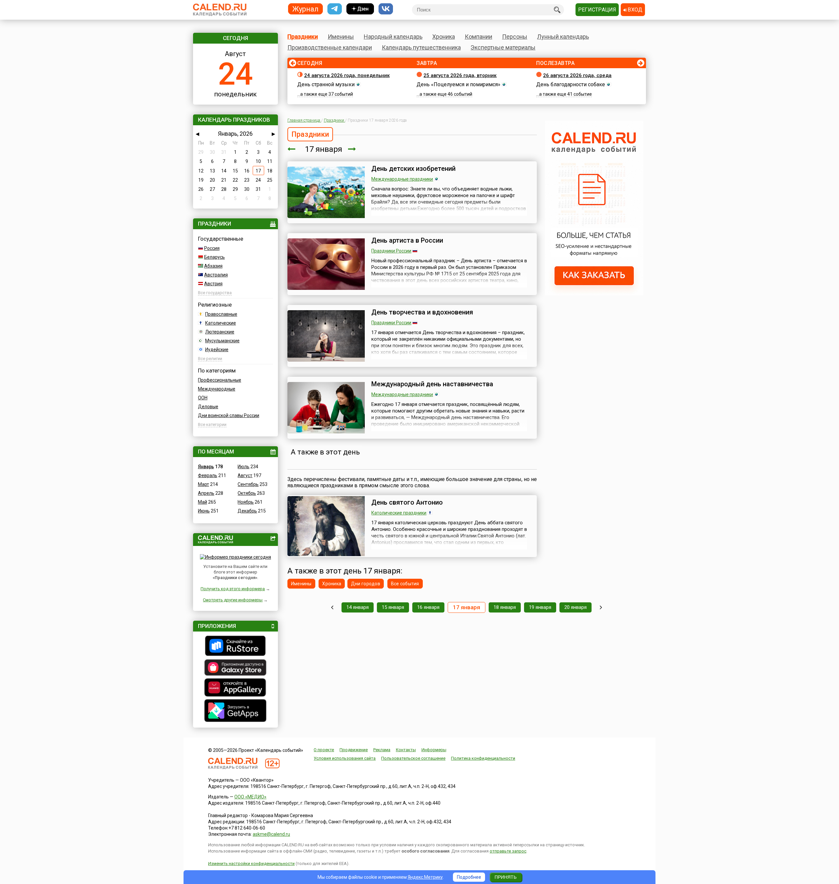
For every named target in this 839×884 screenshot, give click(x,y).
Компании (478, 36)
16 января (428, 607)
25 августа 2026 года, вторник (460, 75)
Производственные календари (329, 47)
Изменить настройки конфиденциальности (251, 863)
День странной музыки (326, 84)
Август (245, 475)
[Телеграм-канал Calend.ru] (334, 9)
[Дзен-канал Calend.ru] (360, 9)
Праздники (302, 36)
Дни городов (365, 583)
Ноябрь (246, 502)
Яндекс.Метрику (425, 877)
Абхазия (213, 266)
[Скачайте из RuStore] (235, 646)
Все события (405, 583)
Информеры (433, 749)
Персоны (514, 36)
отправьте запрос (508, 851)
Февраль (207, 475)
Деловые (208, 406)
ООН (202, 397)
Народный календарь (393, 36)
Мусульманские (222, 340)
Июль (243, 466)
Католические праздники (398, 512)
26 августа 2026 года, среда (577, 75)
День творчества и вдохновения (422, 312)
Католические (220, 323)
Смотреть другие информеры (233, 599)
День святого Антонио (407, 502)
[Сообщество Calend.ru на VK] (386, 9)
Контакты (406, 749)
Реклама (381, 749)
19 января (540, 607)
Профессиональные (219, 380)
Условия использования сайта (345, 758)
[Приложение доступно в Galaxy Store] (235, 668)
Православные (221, 314)
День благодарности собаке (570, 84)
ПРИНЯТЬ (506, 877)
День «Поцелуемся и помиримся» (458, 84)
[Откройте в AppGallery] (235, 688)
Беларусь (214, 257)
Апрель (206, 493)
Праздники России (391, 250)
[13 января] (332, 607)
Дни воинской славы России (228, 415)
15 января (393, 607)
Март (203, 484)
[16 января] (291, 149)
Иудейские (216, 349)
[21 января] (601, 607)
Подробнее (469, 877)
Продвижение (354, 749)
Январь (206, 466)
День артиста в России (407, 240)
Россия (212, 248)
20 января (575, 607)
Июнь (204, 510)
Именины (341, 36)
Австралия (216, 274)
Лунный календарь (563, 36)
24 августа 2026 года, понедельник (347, 75)
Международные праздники (402, 179)
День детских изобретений (413, 168)
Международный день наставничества (432, 384)
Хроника (443, 36)
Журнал (305, 9)
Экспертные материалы (503, 47)
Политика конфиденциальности (483, 758)
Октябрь (247, 493)
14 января (357, 607)
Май (202, 502)
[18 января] (352, 149)
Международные (216, 389)
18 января (505, 607)
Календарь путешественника (421, 47)
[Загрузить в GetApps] (235, 711)
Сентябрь (248, 484)
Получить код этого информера (233, 588)
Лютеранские (219, 331)
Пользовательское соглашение (413, 758)
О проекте (324, 749)
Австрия (213, 283)
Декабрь (247, 510)
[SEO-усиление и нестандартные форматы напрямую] (594, 293)
